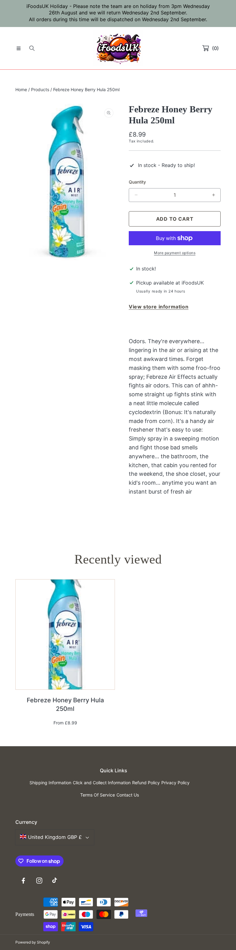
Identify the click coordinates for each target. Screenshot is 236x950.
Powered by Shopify (32, 942)
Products (40, 89)
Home (21, 89)
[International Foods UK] (118, 48)
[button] (18, 48)
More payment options (174, 252)
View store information (158, 307)
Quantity (137, 181)
